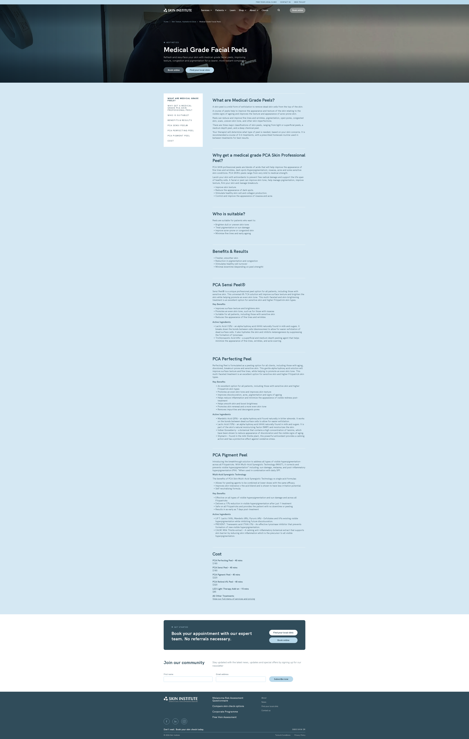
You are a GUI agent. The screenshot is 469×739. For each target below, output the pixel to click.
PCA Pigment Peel (179, 136)
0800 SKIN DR (298, 729)
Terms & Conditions (282, 735)
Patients (219, 10)
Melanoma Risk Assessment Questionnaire (227, 699)
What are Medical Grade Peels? (183, 99)
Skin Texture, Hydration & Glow (184, 22)
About (253, 10)
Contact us (266, 710)
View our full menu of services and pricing (234, 598)
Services (205, 10)
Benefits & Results (180, 120)
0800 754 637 (299, 2)
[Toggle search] (278, 10)
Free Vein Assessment (224, 717)
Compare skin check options (228, 706)
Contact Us (285, 2)
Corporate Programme (225, 711)
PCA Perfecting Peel (181, 130)
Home (166, 22)
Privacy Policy (299, 735)
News (263, 702)
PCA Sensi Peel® (178, 125)
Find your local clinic (266, 2)
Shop (241, 10)
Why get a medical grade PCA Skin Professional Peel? (180, 108)
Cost (171, 141)
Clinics (265, 10)
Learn (232, 10)
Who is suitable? (178, 115)
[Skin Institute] (178, 10)
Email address (222, 674)
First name (168, 674)
